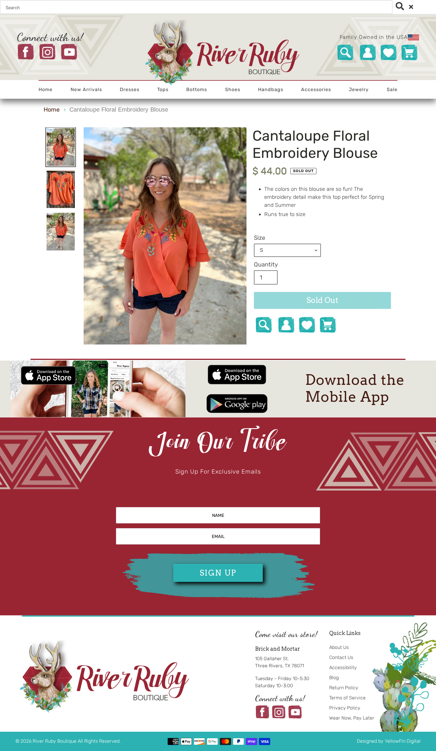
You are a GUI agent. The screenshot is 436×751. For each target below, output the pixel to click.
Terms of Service (347, 698)
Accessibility (343, 667)
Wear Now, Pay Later (351, 718)
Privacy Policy (344, 708)
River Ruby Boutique (55, 741)
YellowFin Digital (403, 741)
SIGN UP (218, 572)
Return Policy (343, 687)
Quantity (266, 264)
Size (259, 237)
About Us (339, 647)
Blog (334, 677)
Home (52, 109)
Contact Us (341, 657)
